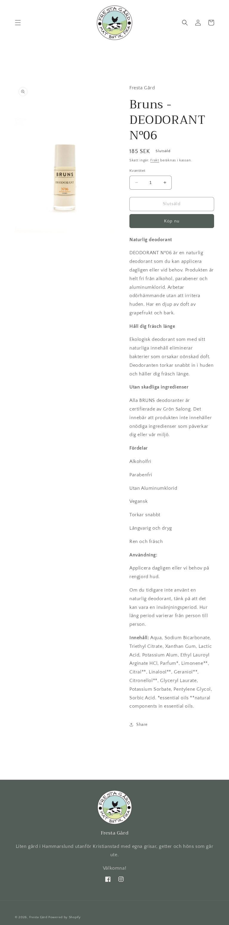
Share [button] (142, 724)
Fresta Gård (38, 917)
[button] (17, 22)
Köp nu (172, 221)
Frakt (154, 160)
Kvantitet (137, 171)
